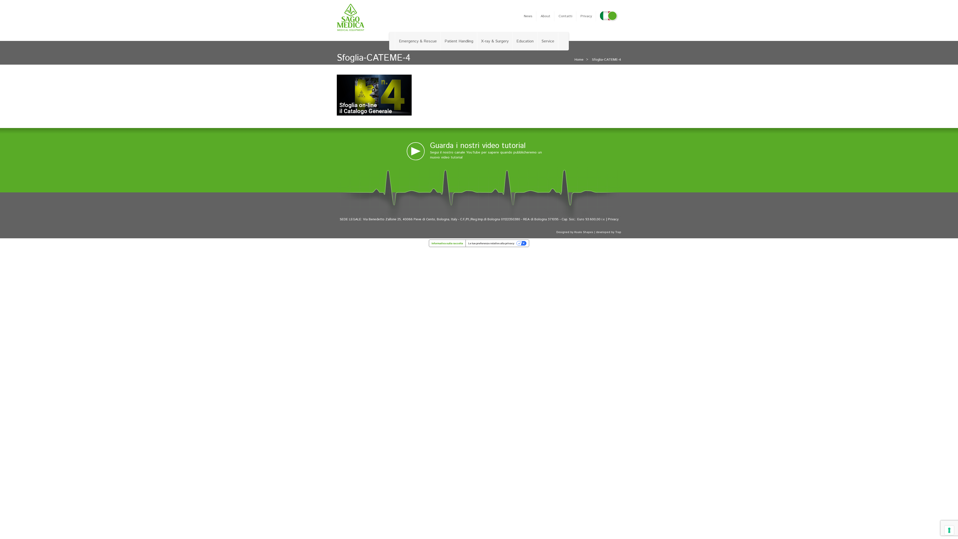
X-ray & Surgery (495, 41)
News (528, 16)
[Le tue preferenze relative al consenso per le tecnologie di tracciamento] (949, 530)
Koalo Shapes (583, 232)
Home (579, 59)
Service (547, 41)
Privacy (586, 16)
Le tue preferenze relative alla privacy (491, 243)
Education (525, 41)
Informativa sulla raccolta (447, 243)
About (545, 16)
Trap (618, 232)
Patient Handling (459, 41)
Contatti (565, 16)
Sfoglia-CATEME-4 (606, 59)
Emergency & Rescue (418, 41)
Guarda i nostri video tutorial (478, 145)
